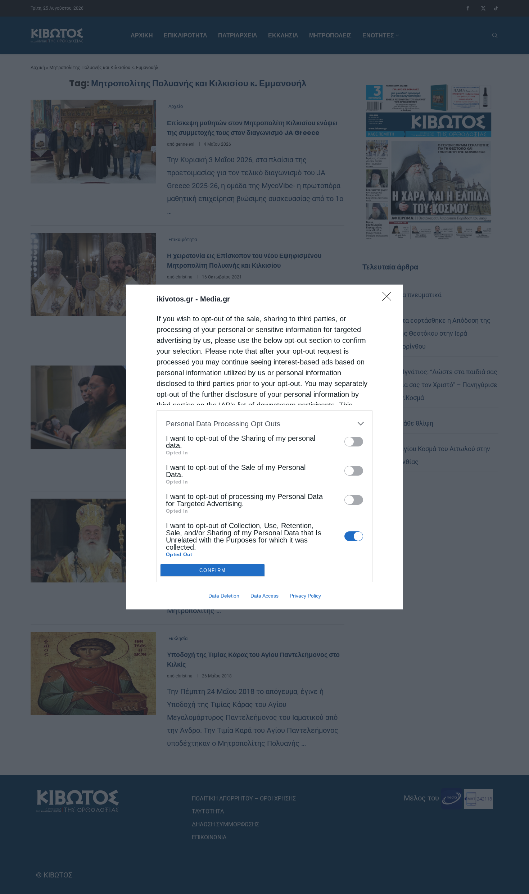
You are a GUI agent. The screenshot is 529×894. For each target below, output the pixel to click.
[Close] (389, 298)
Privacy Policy (305, 596)
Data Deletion (223, 596)
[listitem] (264, 423)
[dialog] (264, 447)
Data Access (264, 596)
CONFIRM (212, 570)
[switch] (353, 441)
